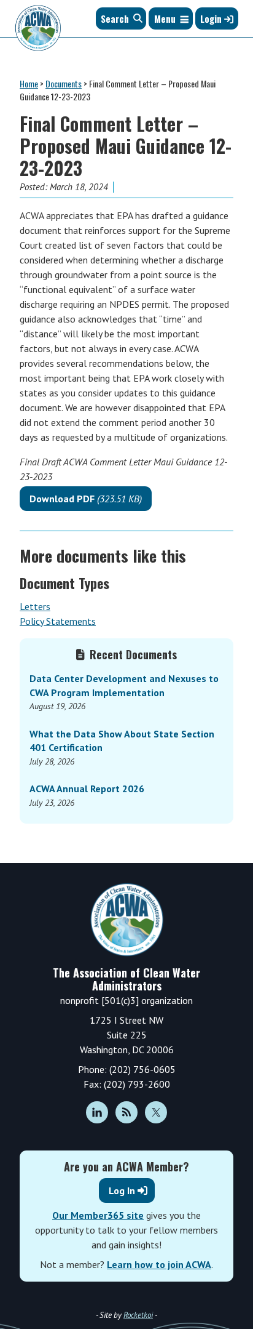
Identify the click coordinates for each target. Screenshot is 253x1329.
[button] (165, 18)
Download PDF (85, 498)
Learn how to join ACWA (159, 1264)
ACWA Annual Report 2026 (86, 788)
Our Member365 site (98, 1215)
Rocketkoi (138, 1315)
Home (29, 83)
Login (212, 18)
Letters (35, 606)
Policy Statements (58, 621)
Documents (63, 83)
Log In (122, 1190)
